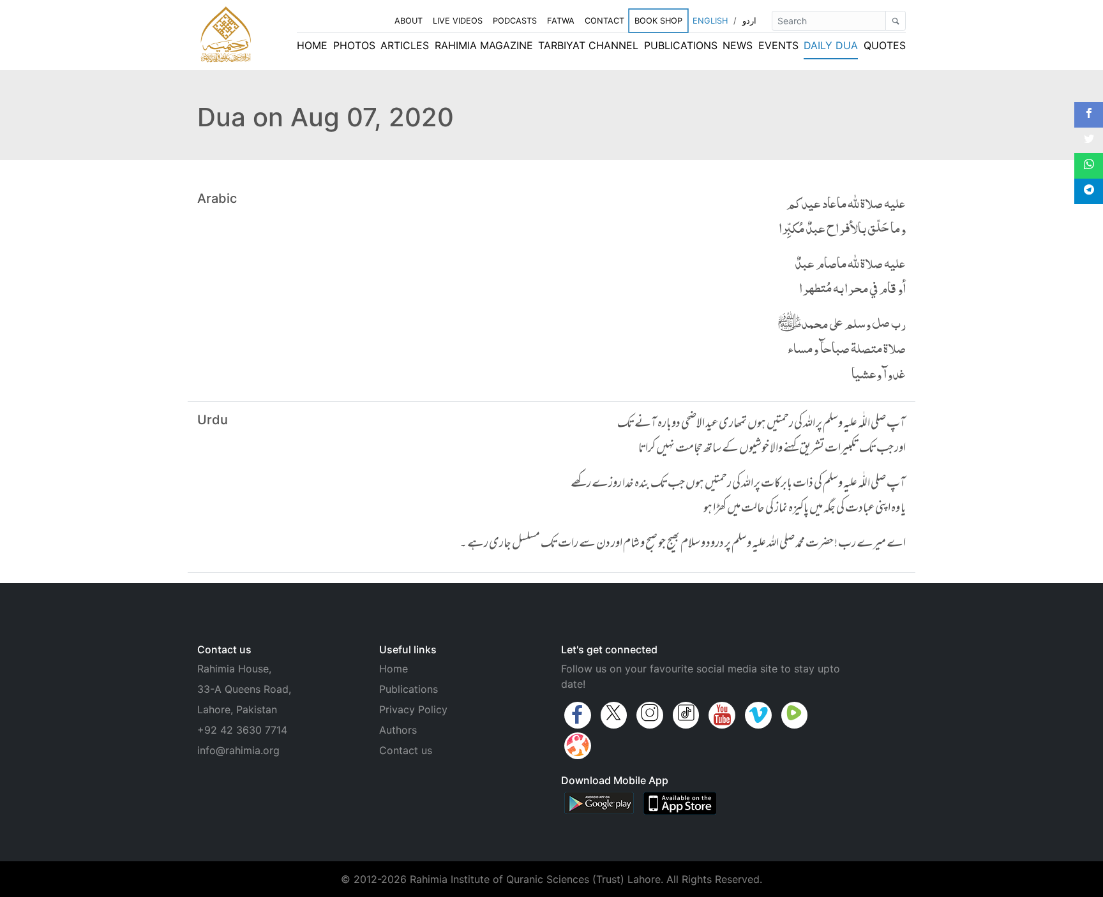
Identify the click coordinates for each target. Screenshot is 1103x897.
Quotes (885, 45)
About (408, 21)
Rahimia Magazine (484, 45)
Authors (398, 729)
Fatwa (560, 21)
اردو (749, 21)
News (738, 45)
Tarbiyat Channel (588, 45)
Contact (604, 21)
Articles (404, 45)
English (710, 21)
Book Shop (658, 21)
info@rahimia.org (238, 750)
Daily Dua (831, 45)
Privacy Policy (413, 709)
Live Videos (458, 21)
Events (778, 45)
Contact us (405, 750)
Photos (354, 45)
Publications (680, 45)
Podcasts (515, 21)
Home (312, 45)
